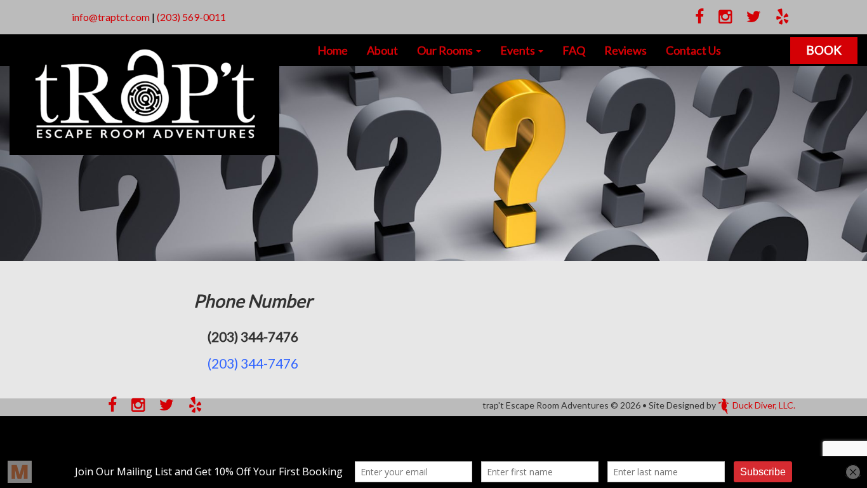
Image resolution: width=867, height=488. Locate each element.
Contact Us (693, 50)
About (382, 50)
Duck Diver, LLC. (763, 405)
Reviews (625, 50)
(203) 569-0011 (191, 17)
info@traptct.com (111, 17)
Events (518, 50)
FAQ (573, 50)
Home (332, 50)
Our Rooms (446, 50)
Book (824, 50)
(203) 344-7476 (253, 363)
